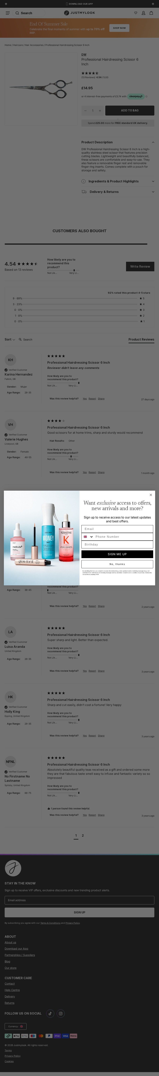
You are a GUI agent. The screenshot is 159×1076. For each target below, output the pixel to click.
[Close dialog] (151, 495)
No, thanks (117, 564)
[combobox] (88, 536)
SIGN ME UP (117, 554)
